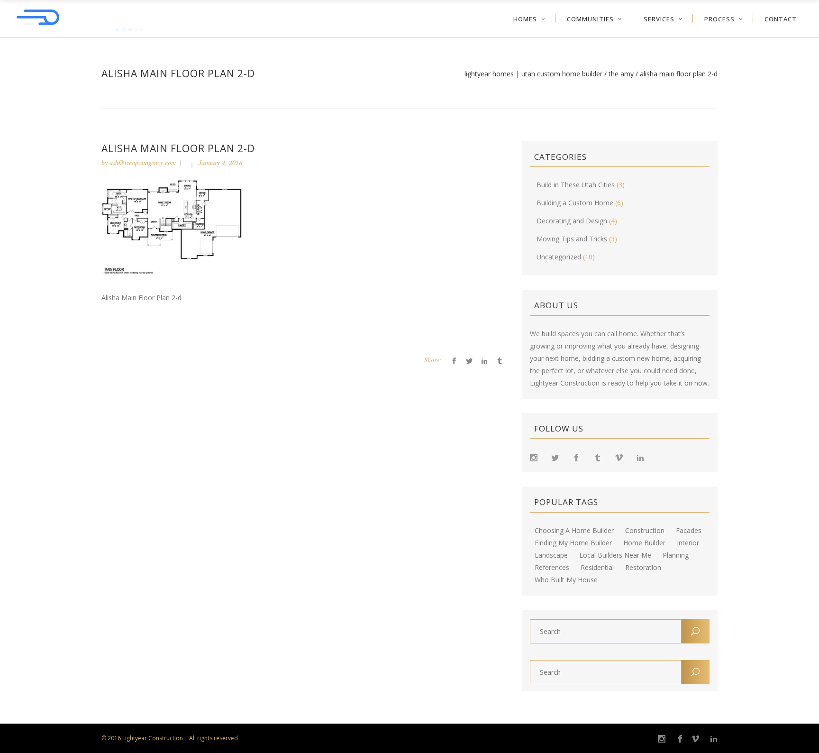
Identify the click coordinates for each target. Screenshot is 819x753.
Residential (597, 567)
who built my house (566, 580)
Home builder (644, 543)
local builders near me (615, 555)
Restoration (643, 567)
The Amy (621, 74)
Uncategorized (559, 256)
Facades (688, 530)
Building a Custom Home (575, 202)
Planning (676, 555)
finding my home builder (573, 543)
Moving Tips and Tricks (572, 238)
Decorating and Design (572, 220)
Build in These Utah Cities (576, 184)
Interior (688, 543)
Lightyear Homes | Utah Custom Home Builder (533, 74)
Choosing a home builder (574, 530)
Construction (644, 530)
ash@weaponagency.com (142, 162)
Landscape (551, 555)
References (552, 567)
